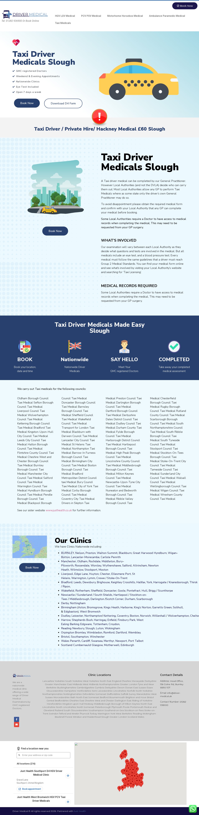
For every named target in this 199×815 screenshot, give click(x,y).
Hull (144, 590)
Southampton (80, 637)
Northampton (93, 616)
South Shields (103, 595)
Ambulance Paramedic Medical (167, 15)
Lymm (91, 578)
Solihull (178, 607)
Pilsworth (67, 565)
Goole (121, 590)
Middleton (108, 561)
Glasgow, (97, 645)
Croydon (114, 624)
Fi (119, 620)
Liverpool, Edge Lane (74, 574)
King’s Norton (142, 607)
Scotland (66, 645)
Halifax (140, 582)
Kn (170, 582)
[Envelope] (16, 724)
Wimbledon (94, 632)
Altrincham (140, 565)
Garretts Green (162, 607)
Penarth (75, 641)
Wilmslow (76, 570)
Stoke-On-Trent (117, 578)
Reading (66, 628)
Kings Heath (111, 607)
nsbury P (125, 620)
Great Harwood (143, 553)
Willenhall (159, 616)
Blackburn (125, 553)
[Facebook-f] (16, 719)
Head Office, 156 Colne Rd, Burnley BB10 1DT (171, 684)
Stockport (91, 570)
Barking (74, 624)
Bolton (65, 557)
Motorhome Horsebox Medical (125, 15)
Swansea (96, 641)
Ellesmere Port (121, 574)
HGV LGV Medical (65, 15)
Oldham (82, 561)
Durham (130, 599)
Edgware (86, 624)
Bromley (80, 632)
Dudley (65, 616)
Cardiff (85, 641)
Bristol (65, 637)
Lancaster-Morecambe (85, 557)
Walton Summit (107, 553)
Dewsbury (89, 582)
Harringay (100, 620)
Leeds (77, 582)
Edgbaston (70, 611)
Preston (91, 553)
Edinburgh (127, 645)
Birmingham (68, 607)
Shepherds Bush (82, 620)
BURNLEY (67, 553)
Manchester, (68, 561)
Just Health (80, 811)
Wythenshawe (111, 565)
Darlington (97, 599)
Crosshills (129, 582)
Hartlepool (120, 595)
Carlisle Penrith (111, 557)
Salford (127, 565)
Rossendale (82, 565)
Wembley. (134, 632)
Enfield (111, 620)
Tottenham (100, 624)
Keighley (116, 582)
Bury (119, 561)
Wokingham (112, 628)
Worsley (96, 565)
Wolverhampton (178, 616)
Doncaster (110, 590)
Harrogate (160, 582)
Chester (105, 574)
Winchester (97, 637)
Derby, (65, 603)
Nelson (79, 553)
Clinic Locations (99, 675)
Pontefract (133, 590)
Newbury (78, 628)
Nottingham (78, 603)
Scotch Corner (115, 599)
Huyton (94, 574)
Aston (82, 607)
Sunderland (84, 595)
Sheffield (96, 590)
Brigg (152, 590)
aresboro (177, 582)
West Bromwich (90, 611)
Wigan (172, 553)
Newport (121, 641)
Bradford (66, 582)
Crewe (100, 578)
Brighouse (103, 582)
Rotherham (82, 590)
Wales (65, 641)
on (106, 570)
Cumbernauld (82, 645)
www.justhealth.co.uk (59, 510)
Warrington (78, 578)
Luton (100, 628)
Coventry (123, 616)
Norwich (145, 616)
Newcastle (68, 595)
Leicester (77, 616)
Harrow (66, 620)
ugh (185, 582)
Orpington (67, 632)
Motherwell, (112, 645)
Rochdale (94, 561)
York (149, 582)
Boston (134, 616)
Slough (90, 628)
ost (103, 570)
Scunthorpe (165, 590)
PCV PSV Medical (91, 15)
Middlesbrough (79, 599)
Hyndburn (160, 553)
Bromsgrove (94, 607)
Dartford (121, 632)
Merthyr (109, 641)
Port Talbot (135, 641)
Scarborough (144, 599)
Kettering (109, 616)
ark (133, 620)
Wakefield (67, 590)
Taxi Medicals (63, 23)
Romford (109, 632)
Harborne (126, 607)
